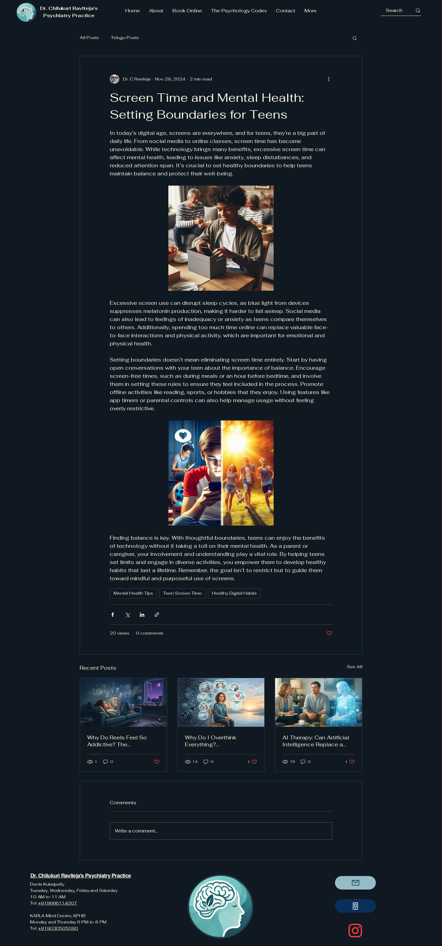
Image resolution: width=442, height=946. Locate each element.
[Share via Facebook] (112, 614)
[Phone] (355, 906)
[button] (355, 37)
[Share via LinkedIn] (142, 614)
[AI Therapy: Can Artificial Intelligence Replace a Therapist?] (318, 702)
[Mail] (355, 883)
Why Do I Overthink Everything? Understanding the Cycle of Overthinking (218, 741)
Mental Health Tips (133, 593)
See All (354, 666)
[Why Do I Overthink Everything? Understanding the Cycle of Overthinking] (221, 702)
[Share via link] (157, 614)
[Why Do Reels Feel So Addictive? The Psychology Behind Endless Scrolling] (123, 702)
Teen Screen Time (182, 593)
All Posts (89, 37)
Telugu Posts (125, 37)
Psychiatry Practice (107, 875)
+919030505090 (58, 928)
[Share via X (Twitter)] (127, 614)
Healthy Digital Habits (234, 593)
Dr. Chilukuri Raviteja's (57, 875)
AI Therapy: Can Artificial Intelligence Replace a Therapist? (315, 741)
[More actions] (328, 79)
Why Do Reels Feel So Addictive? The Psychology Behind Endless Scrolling (117, 741)
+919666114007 (57, 903)
